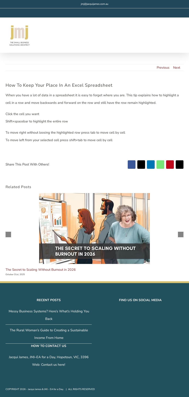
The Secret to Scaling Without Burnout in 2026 (41, 269)
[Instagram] (138, 311)
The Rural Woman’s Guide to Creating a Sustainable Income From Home (49, 334)
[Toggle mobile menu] (182, 28)
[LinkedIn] (143, 311)
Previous (163, 67)
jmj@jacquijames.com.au (94, 4)
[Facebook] (133, 311)
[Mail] (148, 311)
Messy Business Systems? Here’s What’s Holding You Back (49, 315)
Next (176, 67)
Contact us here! (53, 364)
